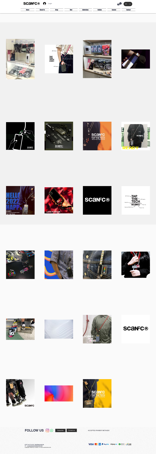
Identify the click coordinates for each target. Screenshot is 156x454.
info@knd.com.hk (39, 444)
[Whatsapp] (51, 430)
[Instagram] (47, 430)
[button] (119, 3)
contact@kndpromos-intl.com (34, 445)
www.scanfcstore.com (45, 447)
